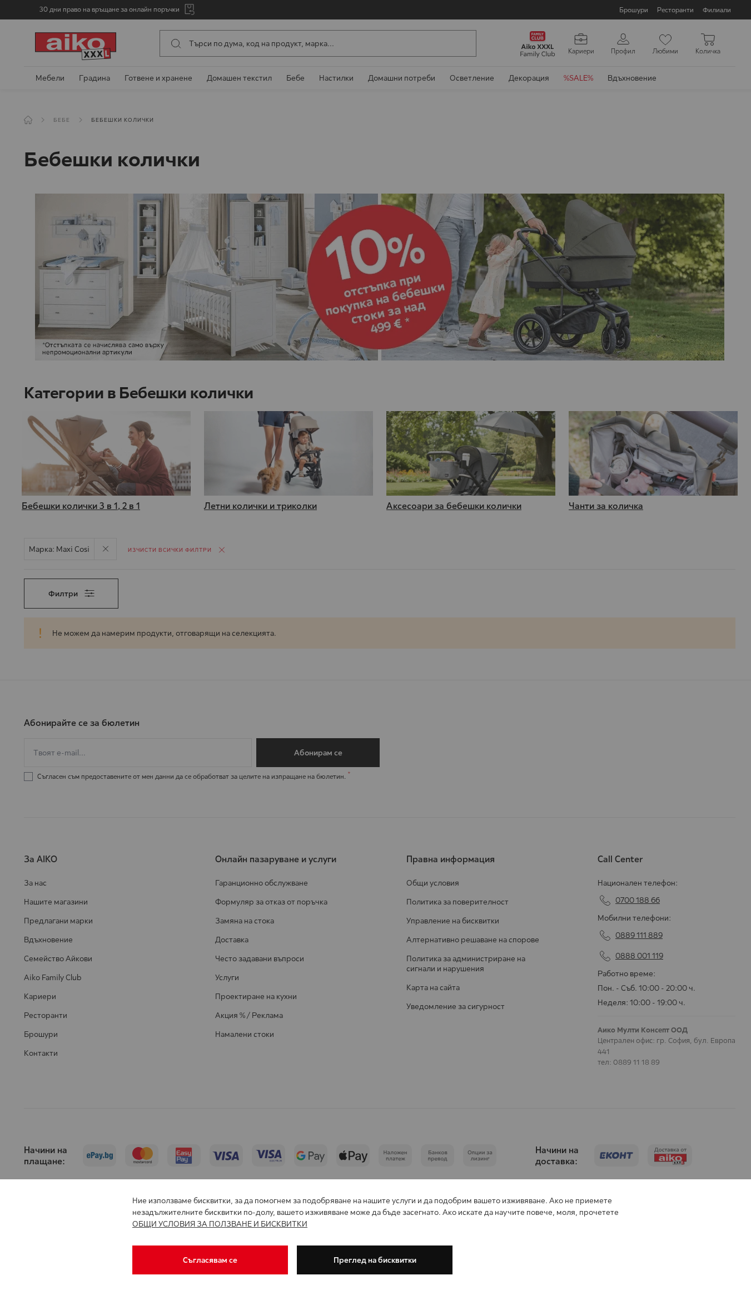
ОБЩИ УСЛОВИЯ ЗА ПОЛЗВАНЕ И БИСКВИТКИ (219, 1224)
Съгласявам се (210, 1260)
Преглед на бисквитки (375, 1260)
